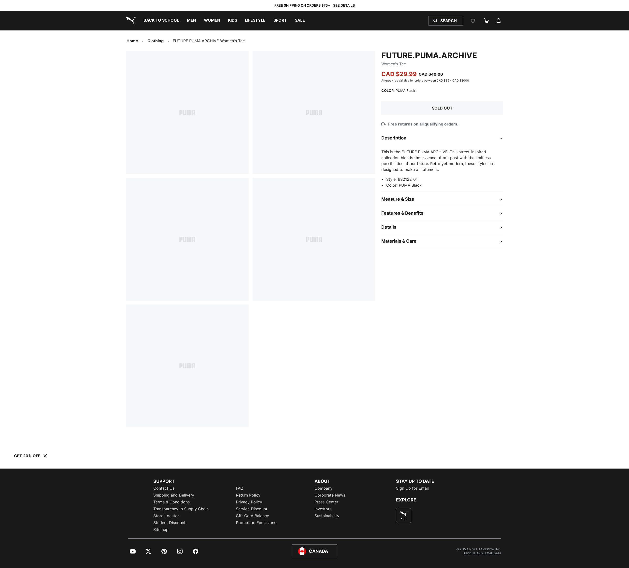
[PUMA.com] (130, 21)
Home (132, 40)
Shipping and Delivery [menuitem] (173, 495)
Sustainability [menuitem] (326, 515)
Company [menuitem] (323, 488)
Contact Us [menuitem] (163, 488)
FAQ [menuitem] (239, 488)
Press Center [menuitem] (326, 501)
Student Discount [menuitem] (169, 522)
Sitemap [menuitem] (161, 529)
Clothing (155, 40)
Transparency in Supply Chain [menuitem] (181, 508)
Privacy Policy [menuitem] (249, 501)
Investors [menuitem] (322, 508)
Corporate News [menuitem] (329, 495)
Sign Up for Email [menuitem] (412, 488)
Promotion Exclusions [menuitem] (256, 522)
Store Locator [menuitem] (166, 515)
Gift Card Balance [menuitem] (252, 515)
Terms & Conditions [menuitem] (171, 501)
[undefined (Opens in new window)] (403, 515)
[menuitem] (161, 20)
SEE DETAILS (344, 5)
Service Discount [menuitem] (251, 508)
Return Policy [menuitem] (248, 495)
